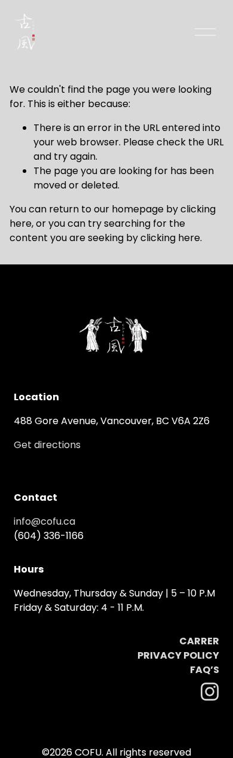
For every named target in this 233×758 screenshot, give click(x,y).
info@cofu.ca (44, 521)
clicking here (170, 238)
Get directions (47, 445)
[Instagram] (209, 691)
